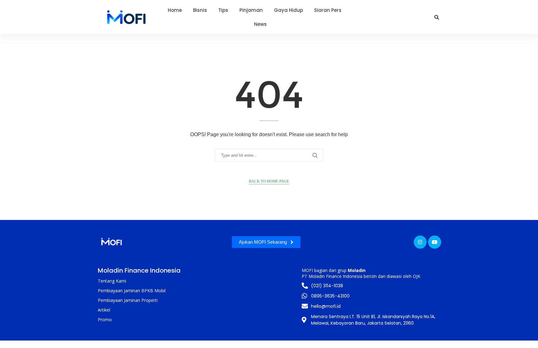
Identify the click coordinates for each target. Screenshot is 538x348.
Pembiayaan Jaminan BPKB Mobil (132, 290)
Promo (105, 319)
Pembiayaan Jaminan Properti (128, 300)
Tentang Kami (112, 281)
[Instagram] (420, 242)
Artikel (104, 310)
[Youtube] (434, 242)
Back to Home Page (269, 181)
